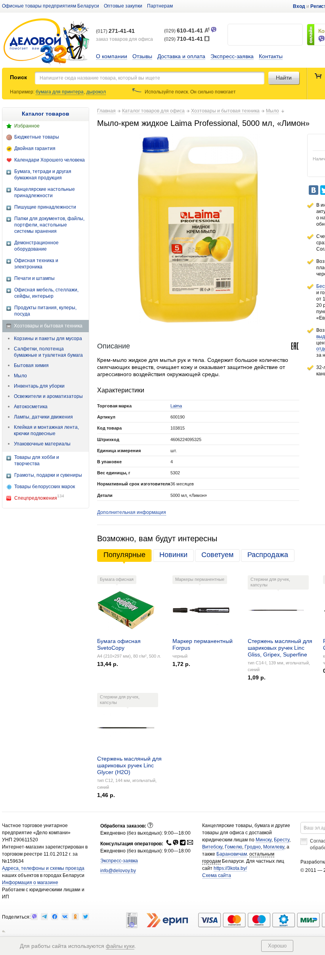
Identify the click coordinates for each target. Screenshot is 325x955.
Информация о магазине (30, 882)
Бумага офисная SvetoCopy (119, 644)
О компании (111, 56)
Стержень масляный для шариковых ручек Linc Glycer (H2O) (129, 765)
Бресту (281, 840)
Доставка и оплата (181, 56)
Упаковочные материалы (42, 444)
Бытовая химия (31, 365)
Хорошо (277, 946)
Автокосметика (31, 406)
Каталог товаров (45, 113)
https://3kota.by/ (230, 868)
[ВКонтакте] (313, 190)
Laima (176, 405)
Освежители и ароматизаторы (48, 396)
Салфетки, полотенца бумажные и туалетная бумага (48, 352)
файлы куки (120, 946)
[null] (34, 916)
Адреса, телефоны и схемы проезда (43, 868)
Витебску (212, 847)
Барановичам (231, 854)
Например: (23, 92)
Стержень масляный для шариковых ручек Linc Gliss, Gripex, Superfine (280, 648)
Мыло (20, 376)
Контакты (271, 56)
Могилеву (273, 847)
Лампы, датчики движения (43, 417)
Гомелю (233, 847)
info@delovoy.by (118, 870)
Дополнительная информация (131, 512)
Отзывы (142, 56)
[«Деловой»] (46, 42)
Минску (263, 840)
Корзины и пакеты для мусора (48, 338)
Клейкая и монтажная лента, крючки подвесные (46, 430)
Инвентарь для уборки (39, 386)
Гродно (253, 847)
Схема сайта (216, 875)
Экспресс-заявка (232, 56)
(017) (115, 31)
